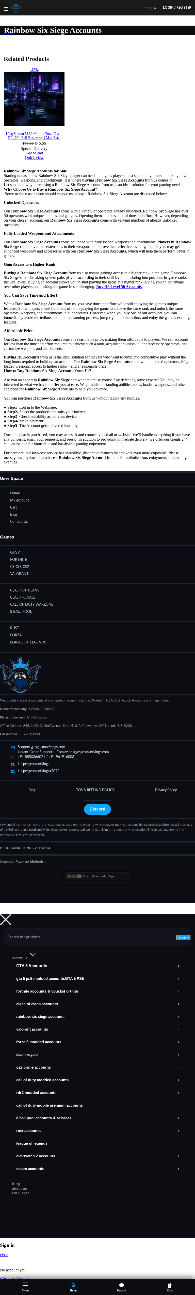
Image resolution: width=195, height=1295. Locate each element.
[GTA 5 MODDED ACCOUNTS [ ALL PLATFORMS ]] (97, 966)
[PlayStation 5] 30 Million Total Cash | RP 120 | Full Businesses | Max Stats (34, 136)
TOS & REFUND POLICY (95, 790)
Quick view (34, 157)
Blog (31, 790)
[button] (34, 153)
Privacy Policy (166, 790)
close (4, 1255)
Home (9, 33)
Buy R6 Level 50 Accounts (119, 286)
